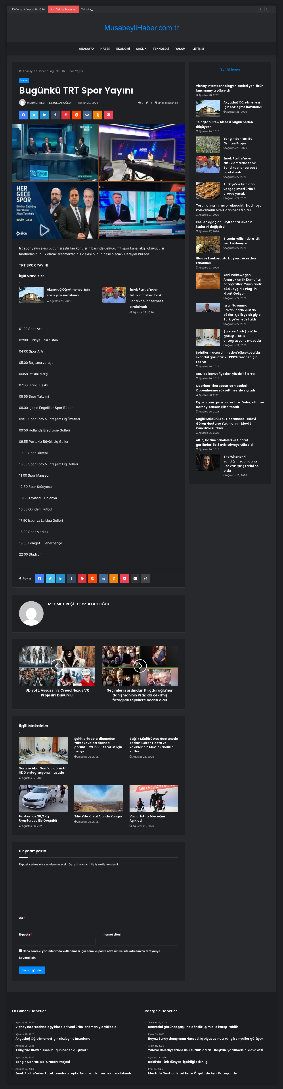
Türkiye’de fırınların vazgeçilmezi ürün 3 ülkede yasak (240, 189)
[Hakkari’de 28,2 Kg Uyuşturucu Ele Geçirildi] (43, 798)
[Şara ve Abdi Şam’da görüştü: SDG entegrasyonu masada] (43, 750)
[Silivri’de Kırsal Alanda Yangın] (98, 798)
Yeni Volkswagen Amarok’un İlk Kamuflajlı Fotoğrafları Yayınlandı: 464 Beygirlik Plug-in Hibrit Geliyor (243, 284)
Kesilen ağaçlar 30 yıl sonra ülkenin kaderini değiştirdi (224, 224)
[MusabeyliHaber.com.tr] (141, 27)
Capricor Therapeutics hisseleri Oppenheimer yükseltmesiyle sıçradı (225, 388)
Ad (22, 918)
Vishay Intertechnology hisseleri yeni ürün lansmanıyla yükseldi (229, 88)
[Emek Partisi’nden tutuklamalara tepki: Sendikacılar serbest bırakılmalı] (114, 295)
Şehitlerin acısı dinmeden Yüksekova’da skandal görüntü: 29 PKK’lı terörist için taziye (98, 744)
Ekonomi (123, 48)
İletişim (198, 48)
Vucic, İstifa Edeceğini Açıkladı (147, 818)
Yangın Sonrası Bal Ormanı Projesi (238, 141)
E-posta (25, 934)
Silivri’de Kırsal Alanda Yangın (98, 816)
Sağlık (141, 48)
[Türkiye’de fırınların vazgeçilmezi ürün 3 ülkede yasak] (208, 190)
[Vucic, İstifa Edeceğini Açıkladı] (154, 798)
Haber (105, 48)
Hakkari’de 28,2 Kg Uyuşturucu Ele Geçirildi (38, 818)
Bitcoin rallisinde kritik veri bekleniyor (242, 240)
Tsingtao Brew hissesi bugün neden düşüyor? (112, 9)
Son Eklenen (230, 69)
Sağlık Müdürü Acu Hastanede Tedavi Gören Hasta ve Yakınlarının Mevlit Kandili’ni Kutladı (154, 744)
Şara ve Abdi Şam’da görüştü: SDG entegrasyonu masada (43, 770)
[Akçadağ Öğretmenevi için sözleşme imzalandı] (31, 295)
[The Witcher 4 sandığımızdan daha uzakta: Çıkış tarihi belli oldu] (208, 462)
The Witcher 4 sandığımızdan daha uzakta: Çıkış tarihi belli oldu (242, 463)
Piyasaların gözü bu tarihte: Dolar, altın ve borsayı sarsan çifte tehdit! (230, 404)
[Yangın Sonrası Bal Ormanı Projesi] (208, 144)
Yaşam (180, 48)
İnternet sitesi (111, 934)
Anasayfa (86, 48)
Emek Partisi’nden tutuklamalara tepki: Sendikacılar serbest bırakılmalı (240, 165)
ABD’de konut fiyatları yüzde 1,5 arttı (225, 374)
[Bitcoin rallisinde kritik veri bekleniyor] (208, 244)
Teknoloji (161, 48)
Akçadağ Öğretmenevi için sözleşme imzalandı (243, 104)
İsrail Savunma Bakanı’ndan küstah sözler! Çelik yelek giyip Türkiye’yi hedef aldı (242, 312)
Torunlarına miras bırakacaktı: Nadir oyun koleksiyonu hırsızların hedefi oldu (230, 207)
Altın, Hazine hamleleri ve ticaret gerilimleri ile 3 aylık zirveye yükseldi (225, 442)
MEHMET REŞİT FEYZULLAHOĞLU (49, 102)
